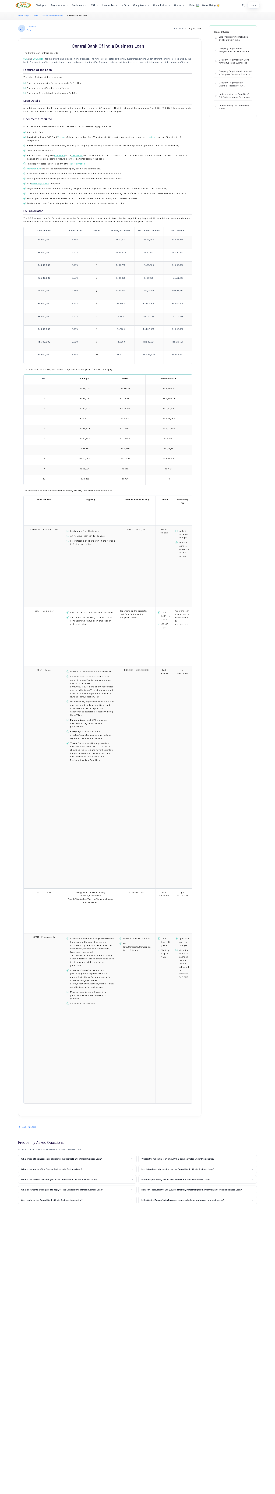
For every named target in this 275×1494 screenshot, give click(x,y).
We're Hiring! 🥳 (211, 5)
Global (177, 5)
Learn (35, 15)
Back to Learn (29, 1127)
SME (25, 58)
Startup (40, 5)
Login (253, 5)
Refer (192, 5)
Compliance (139, 5)
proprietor (150, 137)
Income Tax (108, 5)
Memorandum (34, 168)
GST (93, 5)
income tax (59, 155)
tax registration (77, 163)
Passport (62, 137)
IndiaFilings (23, 15)
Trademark (78, 5)
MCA (124, 5)
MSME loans (39, 58)
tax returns (77, 155)
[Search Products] (243, 5)
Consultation (160, 5)
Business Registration (52, 15)
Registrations (57, 5)
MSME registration (40, 183)
